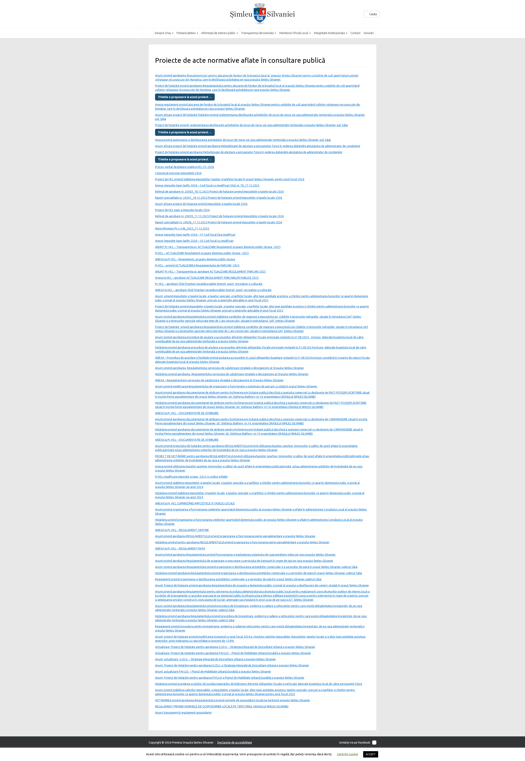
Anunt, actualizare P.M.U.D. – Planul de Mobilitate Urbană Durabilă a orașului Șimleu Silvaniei (213, 671)
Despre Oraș (163, 33)
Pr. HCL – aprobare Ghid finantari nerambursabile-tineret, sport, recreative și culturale (208, 284)
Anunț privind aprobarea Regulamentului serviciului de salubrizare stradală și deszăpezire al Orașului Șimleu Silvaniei (229, 368)
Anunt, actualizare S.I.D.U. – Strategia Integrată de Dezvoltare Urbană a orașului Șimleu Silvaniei (215, 659)
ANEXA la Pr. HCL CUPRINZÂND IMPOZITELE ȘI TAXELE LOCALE (195, 503)
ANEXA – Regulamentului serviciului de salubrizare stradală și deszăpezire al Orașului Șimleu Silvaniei (219, 380)
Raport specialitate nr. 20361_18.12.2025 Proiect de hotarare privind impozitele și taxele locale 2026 (218, 197)
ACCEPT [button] (371, 754)
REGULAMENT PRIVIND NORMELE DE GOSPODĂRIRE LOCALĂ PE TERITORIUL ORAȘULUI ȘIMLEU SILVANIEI (221, 706)
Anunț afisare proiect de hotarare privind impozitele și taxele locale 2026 (201, 204)
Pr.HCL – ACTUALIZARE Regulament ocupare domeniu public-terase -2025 (202, 253)
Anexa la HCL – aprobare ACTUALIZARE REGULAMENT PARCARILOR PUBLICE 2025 (207, 277)
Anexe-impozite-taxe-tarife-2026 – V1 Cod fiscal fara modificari (195, 234)
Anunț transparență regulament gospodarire (183, 712)
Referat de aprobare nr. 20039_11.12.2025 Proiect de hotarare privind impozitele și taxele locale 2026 (219, 216)
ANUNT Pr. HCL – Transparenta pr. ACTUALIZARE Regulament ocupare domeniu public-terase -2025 (218, 247)
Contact (355, 33)
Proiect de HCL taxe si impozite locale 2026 (182, 210)
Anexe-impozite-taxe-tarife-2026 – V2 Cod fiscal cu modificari (194, 240)
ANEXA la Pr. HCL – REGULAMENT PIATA (180, 548)
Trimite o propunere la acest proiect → (185, 97)
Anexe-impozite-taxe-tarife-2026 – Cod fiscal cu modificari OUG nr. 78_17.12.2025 (207, 185)
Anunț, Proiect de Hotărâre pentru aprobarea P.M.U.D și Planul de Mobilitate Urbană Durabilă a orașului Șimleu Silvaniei (229, 677)
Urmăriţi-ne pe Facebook (354, 742)
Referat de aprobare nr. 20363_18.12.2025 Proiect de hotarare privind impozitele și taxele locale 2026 (219, 191)
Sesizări (369, 33)
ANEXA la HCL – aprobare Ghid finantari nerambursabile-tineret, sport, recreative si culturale (213, 290)
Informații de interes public (218, 33)
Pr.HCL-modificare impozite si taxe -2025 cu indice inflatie (191, 476)
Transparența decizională (257, 33)
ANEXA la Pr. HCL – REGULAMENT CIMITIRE (182, 530)
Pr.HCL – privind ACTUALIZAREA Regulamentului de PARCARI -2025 (197, 265)
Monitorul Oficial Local (294, 33)
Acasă (148, 33)
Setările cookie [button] (347, 754)
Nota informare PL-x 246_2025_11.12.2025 (182, 228)
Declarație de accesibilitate (234, 742)
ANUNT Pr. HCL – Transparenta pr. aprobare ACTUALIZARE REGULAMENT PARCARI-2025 (210, 271)
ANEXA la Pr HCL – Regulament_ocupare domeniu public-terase (195, 259)
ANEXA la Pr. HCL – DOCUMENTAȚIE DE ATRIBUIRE (187, 413)
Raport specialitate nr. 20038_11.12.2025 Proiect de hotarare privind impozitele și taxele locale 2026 (218, 222)
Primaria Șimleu (186, 33)
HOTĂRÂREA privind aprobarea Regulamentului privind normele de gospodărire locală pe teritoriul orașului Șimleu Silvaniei (232, 700)
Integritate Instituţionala (329, 33)
